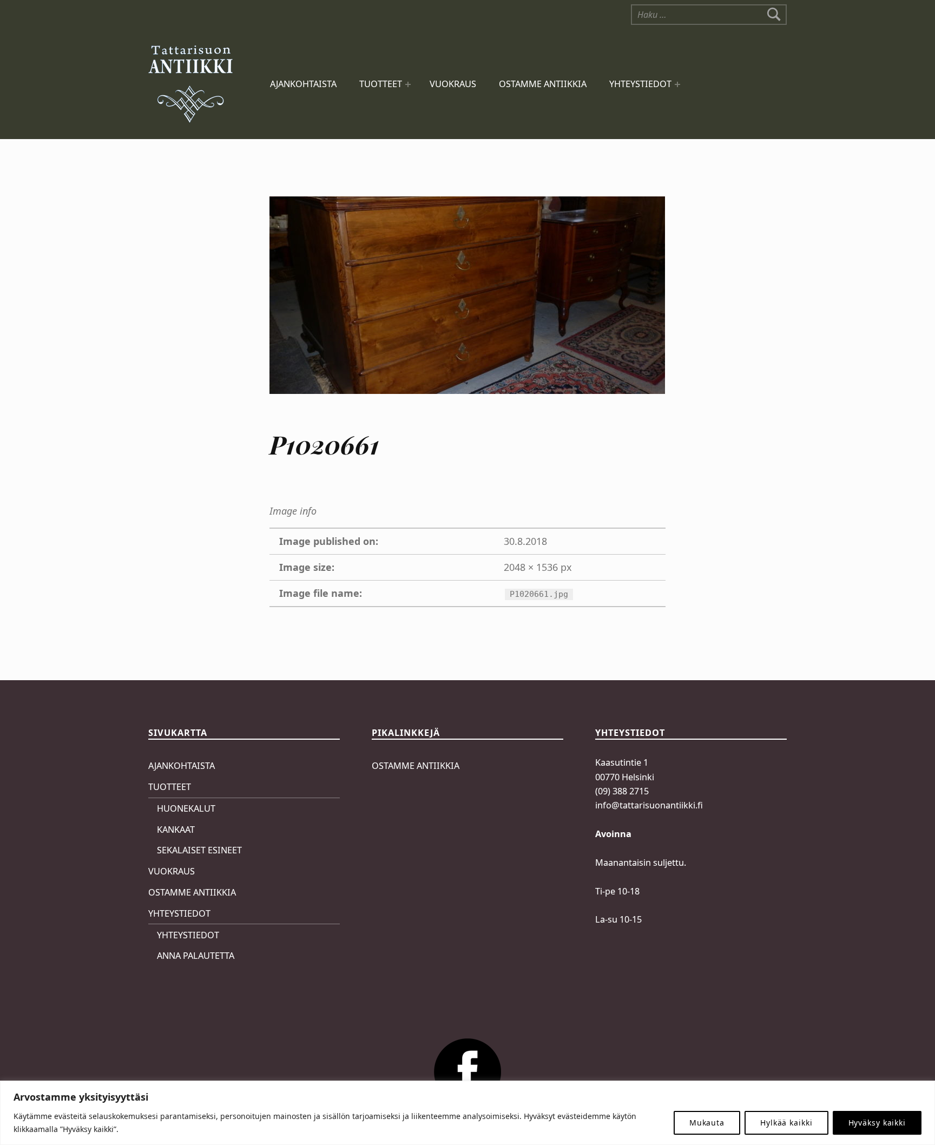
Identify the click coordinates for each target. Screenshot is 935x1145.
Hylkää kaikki (786, 1122)
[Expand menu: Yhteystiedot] (677, 84)
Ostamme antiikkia (543, 84)
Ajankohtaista (303, 84)
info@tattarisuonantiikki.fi (649, 805)
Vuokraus (453, 84)
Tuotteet (380, 84)
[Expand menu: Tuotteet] (408, 84)
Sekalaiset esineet (199, 850)
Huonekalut (186, 808)
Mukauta (707, 1122)
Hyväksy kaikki (877, 1122)
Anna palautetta (195, 956)
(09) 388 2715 (622, 791)
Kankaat (176, 829)
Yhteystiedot (640, 84)
